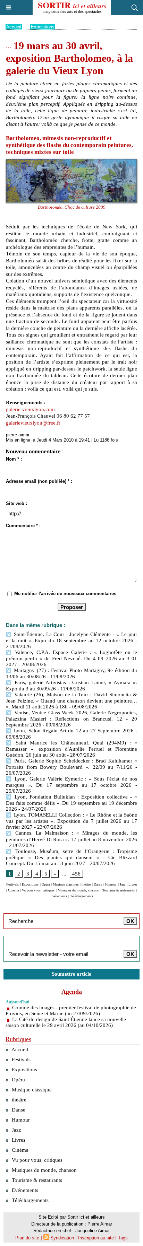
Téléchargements (81, 896)
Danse (98, 884)
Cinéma (13, 890)
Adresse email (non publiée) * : (39, 481)
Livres (132, 884)
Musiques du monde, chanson (78, 890)
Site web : (16, 503)
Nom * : (14, 459)
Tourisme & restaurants (118, 890)
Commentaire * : (23, 525)
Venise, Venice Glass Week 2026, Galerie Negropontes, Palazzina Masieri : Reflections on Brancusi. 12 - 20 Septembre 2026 (71, 718)
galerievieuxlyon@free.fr (33, 423)
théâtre (86, 884)
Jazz (122, 884)
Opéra (46, 884)
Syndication (62, 1237)
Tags (123, 1237)
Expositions (42, 26)
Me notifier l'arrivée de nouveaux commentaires (65, 593)
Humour (111, 884)
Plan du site (27, 1237)
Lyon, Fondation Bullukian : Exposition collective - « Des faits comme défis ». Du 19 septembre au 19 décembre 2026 (71, 803)
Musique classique (65, 884)
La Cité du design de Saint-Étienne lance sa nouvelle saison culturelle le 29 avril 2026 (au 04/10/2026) (66, 1022)
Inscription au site (96, 1237)
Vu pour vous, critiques (38, 890)
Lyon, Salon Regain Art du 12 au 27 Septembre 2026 (73, 730)
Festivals (12, 884)
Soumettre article (71, 974)
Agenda (71, 991)
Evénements (58, 896)
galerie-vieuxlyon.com (30, 409)
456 (76, 874)
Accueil (13, 26)
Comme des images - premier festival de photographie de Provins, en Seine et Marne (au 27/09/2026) (71, 1010)
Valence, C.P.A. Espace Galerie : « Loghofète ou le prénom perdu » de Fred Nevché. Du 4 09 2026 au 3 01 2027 (71, 658)
